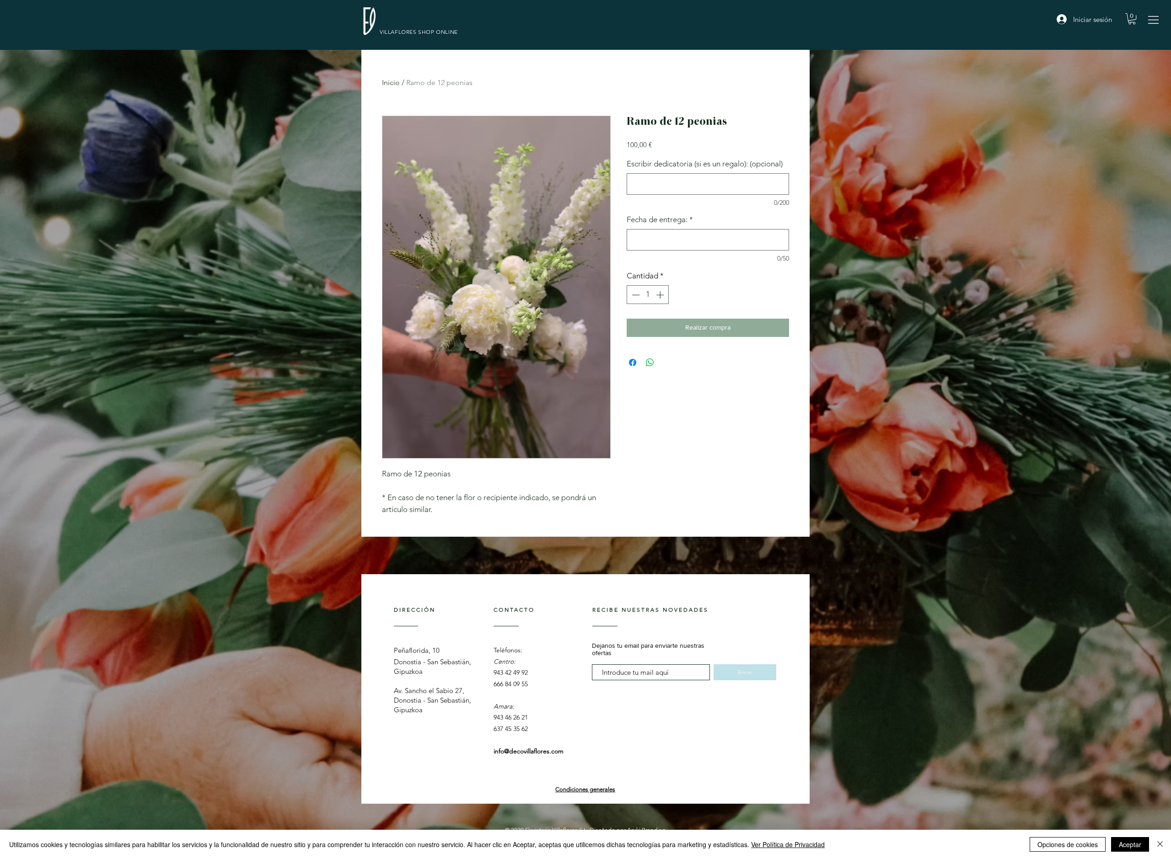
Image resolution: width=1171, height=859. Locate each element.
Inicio (391, 82)
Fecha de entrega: (660, 219)
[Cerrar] (1160, 844)
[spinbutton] (648, 295)
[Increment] (661, 295)
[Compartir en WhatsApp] (650, 362)
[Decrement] (635, 295)
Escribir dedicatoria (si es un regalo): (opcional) (705, 163)
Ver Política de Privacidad (788, 844)
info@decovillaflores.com (529, 751)
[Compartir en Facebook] (632, 362)
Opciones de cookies (1067, 844)
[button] (1153, 20)
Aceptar (1130, 844)
